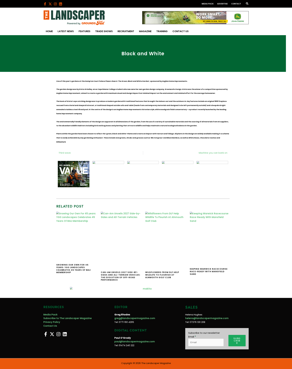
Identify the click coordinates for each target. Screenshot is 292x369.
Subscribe (236, 340)
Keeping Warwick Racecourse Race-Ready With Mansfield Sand (209, 271)
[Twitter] (50, 4)
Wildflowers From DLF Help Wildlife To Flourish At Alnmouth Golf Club (162, 275)
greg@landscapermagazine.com (134, 318)
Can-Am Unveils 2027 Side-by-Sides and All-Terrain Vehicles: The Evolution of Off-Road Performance (120, 276)
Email (192, 336)
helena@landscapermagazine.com (207, 318)
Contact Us (50, 325)
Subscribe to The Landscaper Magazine (67, 318)
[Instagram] (55, 4)
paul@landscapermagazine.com (134, 341)
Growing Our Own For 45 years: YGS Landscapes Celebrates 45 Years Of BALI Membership (73, 268)
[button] (247, 4)
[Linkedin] (60, 4)
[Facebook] (45, 4)
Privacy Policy (51, 322)
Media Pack (50, 314)
